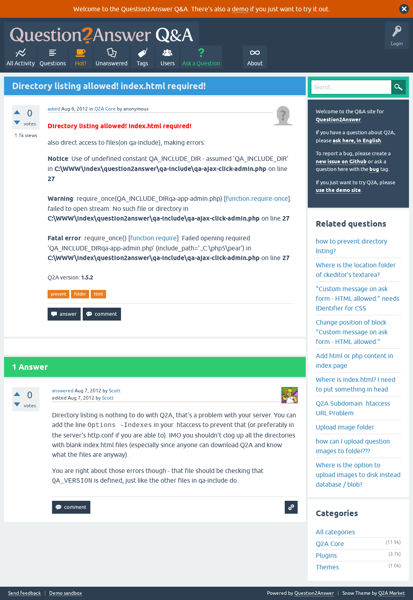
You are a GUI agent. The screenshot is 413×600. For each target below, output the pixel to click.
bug (374, 169)
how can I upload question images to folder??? (353, 446)
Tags (142, 63)
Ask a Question (201, 63)
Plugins (326, 555)
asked (54, 109)
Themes (327, 567)
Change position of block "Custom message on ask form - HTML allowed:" (352, 332)
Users (168, 63)
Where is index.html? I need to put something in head (355, 384)
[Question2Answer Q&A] (101, 34)
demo (240, 8)
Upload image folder (345, 427)
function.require (153, 238)
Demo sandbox (65, 593)
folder (80, 294)
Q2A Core (105, 109)
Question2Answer (338, 120)
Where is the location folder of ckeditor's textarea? (356, 269)
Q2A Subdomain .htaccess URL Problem (353, 408)
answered (62, 391)
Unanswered (111, 63)
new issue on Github (341, 161)
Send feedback (24, 593)
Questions (53, 63)
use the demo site (338, 190)
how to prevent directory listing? (351, 245)
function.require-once (257, 198)
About (255, 63)
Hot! (80, 63)
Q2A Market (391, 593)
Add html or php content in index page (354, 360)
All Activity (20, 63)
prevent (58, 294)
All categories (335, 531)
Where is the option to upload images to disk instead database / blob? (358, 474)
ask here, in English (357, 141)
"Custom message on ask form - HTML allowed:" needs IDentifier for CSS (357, 298)
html (98, 294)
